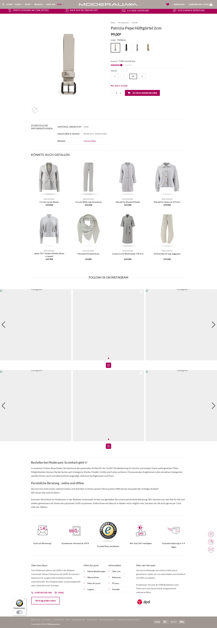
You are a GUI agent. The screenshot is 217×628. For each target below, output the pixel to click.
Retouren (116, 577)
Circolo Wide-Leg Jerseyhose (88, 202)
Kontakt (116, 589)
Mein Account (93, 583)
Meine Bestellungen (96, 571)
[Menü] (24, 599)
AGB (68, 620)
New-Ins (50, 4)
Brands (38, 4)
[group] (35, 324)
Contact (46, 620)
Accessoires (123, 22)
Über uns (116, 571)
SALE (59, 4)
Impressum (58, 620)
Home (9, 4)
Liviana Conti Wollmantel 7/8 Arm (127, 253)
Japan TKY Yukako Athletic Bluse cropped (49, 254)
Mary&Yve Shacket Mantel (128, 202)
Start (113, 22)
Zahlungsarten (107, 620)
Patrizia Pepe (90, 141)
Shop (27, 4)
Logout (90, 589)
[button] (179, 4)
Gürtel (135, 22)
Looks (17, 4)
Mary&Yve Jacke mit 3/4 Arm (167, 202)
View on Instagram (108, 365)
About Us (35, 620)
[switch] (19, 612)
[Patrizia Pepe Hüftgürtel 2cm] (127, 48)
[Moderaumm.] (108, 4)
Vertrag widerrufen (45, 600)
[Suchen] (3, 4)
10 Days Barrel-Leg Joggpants (167, 253)
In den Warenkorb (145, 93)
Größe (114, 71)
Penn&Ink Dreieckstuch (88, 253)
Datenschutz (78, 620)
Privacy (115, 583)
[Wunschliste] (167, 4)
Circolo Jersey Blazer (49, 202)
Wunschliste (93, 577)
